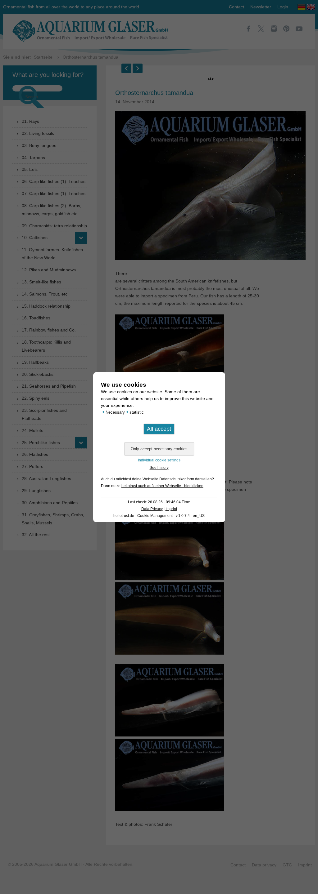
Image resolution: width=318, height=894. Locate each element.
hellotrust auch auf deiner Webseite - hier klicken (162, 486)
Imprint (171, 509)
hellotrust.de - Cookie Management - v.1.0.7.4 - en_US (159, 516)
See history (159, 467)
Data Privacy (152, 509)
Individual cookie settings (159, 460)
